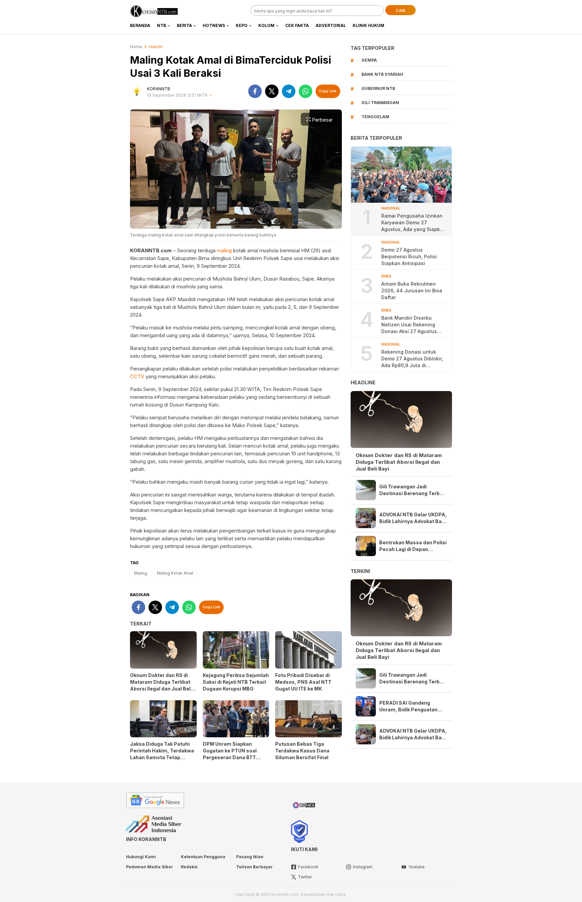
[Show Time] (210, 95)
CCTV (137, 376)
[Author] (136, 91)
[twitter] (272, 91)
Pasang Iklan (249, 856)
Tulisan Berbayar (254, 866)
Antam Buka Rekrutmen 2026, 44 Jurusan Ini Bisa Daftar (411, 290)
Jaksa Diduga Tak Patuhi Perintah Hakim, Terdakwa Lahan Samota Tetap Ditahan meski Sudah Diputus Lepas (162, 757)
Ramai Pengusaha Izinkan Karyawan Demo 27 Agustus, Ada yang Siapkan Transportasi (413, 223)
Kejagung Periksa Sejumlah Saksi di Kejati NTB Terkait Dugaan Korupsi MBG (236, 681)
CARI (401, 10)
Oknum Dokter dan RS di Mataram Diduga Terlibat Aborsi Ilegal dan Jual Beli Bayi (161, 685)
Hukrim (156, 46)
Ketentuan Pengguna (203, 856)
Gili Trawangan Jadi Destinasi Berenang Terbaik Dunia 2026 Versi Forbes (413, 490)
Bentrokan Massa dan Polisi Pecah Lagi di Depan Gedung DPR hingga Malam (413, 546)
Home (136, 46)
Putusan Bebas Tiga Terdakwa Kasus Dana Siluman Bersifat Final (302, 750)
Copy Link (327, 91)
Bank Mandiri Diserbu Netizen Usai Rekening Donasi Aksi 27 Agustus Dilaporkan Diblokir (409, 325)
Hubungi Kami (141, 856)
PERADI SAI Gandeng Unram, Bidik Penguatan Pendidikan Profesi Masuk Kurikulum (410, 706)
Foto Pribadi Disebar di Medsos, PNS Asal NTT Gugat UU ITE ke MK (303, 681)
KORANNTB (158, 88)
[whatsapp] (305, 91)
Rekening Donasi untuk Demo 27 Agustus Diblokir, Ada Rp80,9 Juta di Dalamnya (412, 359)
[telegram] (288, 91)
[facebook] (255, 91)
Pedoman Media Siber (149, 866)
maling (224, 250)
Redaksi (189, 866)
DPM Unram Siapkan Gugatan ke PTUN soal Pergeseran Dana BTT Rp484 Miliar (230, 754)
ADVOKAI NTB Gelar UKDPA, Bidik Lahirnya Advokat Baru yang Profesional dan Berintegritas (413, 518)
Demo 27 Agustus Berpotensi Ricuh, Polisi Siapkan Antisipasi (409, 256)
